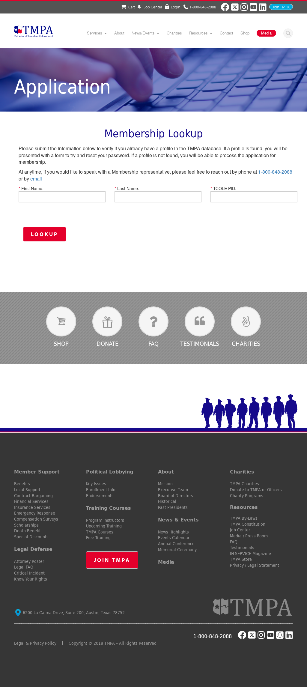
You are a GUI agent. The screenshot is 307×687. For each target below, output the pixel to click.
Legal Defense (33, 549)
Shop (244, 33)
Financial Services (31, 501)
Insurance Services (32, 507)
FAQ (153, 343)
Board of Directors (175, 495)
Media (266, 33)
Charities (174, 33)
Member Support (37, 472)
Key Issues (96, 483)
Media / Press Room (249, 535)
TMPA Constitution (247, 524)
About (119, 33)
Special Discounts (31, 536)
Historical (167, 501)
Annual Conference (176, 543)
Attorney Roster (29, 561)
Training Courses (108, 508)
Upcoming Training (104, 526)
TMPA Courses (99, 532)
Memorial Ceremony (177, 549)
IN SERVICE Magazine (250, 553)
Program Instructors (105, 520)
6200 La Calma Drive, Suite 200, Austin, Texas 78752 (73, 612)
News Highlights (173, 532)
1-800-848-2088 (202, 6)
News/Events (143, 33)
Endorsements (100, 495)
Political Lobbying (109, 472)
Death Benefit (27, 530)
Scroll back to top (293, 654)
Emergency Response (34, 513)
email (36, 178)
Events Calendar (173, 537)
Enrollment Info (100, 489)
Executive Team (173, 489)
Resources (198, 33)
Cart (131, 7)
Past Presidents (173, 507)
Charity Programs (246, 495)
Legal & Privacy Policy (35, 643)
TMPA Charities (244, 483)
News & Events (178, 520)
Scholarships (26, 525)
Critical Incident (29, 573)
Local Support (27, 489)
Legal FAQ (23, 567)
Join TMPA (281, 7)
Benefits (22, 483)
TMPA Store (241, 559)
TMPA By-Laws (244, 518)
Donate (107, 343)
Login (175, 6)
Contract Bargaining (33, 495)
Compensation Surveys (36, 519)
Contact (226, 33)
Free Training (98, 537)
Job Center (152, 7)
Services (94, 33)
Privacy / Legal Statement (254, 565)
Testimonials (199, 343)
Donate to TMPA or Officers (256, 489)
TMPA (33, 32)
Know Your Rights (30, 579)
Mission (165, 483)
